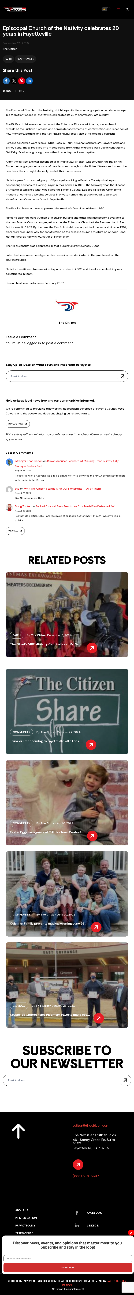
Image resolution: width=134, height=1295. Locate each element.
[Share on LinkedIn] (29, 80)
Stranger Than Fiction (29, 461)
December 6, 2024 (59, 635)
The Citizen (10, 49)
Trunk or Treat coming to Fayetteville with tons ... (46, 741)
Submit (122, 376)
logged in (34, 343)
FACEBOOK (94, 1212)
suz (17, 488)
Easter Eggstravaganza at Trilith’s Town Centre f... (46, 832)
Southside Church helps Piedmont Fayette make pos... (50, 1015)
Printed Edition (26, 1218)
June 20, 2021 (66, 914)
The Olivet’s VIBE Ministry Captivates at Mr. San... (46, 644)
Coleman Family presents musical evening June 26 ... (48, 923)
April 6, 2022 (65, 823)
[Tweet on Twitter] (14, 80)
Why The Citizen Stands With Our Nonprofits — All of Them (62, 488)
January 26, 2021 (63, 1006)
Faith (8, 59)
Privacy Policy (25, 1225)
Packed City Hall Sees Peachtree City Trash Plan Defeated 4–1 (76, 506)
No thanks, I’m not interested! (68, 1289)
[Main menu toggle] (118, 9)
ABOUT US (21, 1210)
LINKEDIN (93, 1225)
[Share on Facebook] (6, 80)
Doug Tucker (23, 506)
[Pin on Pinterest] (22, 80)
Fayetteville (25, 59)
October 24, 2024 (68, 732)
